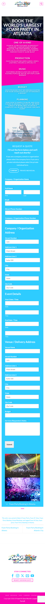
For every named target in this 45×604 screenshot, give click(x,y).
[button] (3, 4)
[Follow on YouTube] (32, 576)
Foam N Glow (34, 520)
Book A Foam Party (23, 518)
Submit (9, 444)
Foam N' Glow (34, 518)
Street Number (11, 238)
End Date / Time (11, 320)
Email (7, 200)
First (6, 195)
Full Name (9, 188)
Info (20, 595)
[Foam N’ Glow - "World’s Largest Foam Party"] (22, 4)
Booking (13, 595)
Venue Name (10, 347)
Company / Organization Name (17, 179)
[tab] (14, 171)
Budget (8, 411)
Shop (7, 595)
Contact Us (35, 595)
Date (6, 307)
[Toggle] (7, 504)
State (7, 275)
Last (25, 195)
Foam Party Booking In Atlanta (24, 522)
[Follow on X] (22, 576)
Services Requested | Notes (16, 421)
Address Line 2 (10, 256)
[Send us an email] (27, 576)
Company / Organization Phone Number (21, 218)
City (7, 265)
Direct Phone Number (14, 209)
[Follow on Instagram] (17, 576)
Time (6, 316)
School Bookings (17, 520)
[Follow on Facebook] (12, 576)
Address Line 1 (11, 247)
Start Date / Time (12, 299)
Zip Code (9, 284)
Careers (26, 595)
